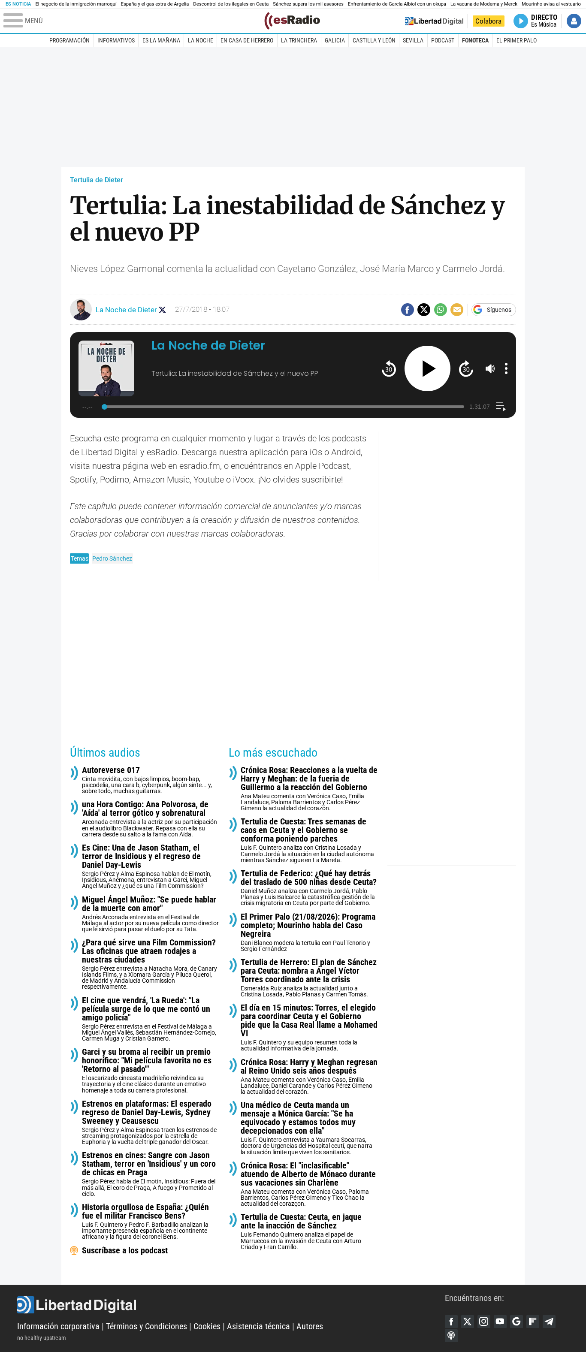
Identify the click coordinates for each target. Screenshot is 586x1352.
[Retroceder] (389, 368)
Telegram (549, 1321)
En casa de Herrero (247, 40)
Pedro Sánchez (112, 558)
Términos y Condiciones (146, 1326)
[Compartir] (407, 309)
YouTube (500, 1321)
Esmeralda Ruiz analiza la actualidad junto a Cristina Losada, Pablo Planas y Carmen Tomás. (309, 978)
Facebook (451, 1321)
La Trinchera (299, 40)
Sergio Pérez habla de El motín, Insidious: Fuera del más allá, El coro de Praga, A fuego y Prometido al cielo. (149, 1174)
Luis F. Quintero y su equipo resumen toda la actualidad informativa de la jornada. (309, 1027)
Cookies (207, 1326)
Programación (69, 40)
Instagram (483, 1321)
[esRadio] (292, 21)
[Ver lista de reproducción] (500, 406)
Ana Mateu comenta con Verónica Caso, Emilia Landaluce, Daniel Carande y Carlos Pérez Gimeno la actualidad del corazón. (309, 1076)
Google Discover (516, 1321)
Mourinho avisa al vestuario (551, 4)
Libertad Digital (231, 1304)
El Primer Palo (516, 40)
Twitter (467, 1321)
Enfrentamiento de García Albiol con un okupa (397, 4)
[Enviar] (440, 309)
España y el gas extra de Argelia (155, 4)
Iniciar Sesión (574, 21)
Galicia (335, 40)
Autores (309, 1326)
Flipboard (532, 1321)
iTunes (451, 1335)
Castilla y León (374, 40)
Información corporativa (58, 1326)
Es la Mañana (161, 40)
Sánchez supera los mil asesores (308, 4)
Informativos (116, 40)
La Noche (200, 40)
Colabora (488, 21)
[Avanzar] (466, 368)
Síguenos (499, 310)
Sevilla (413, 40)
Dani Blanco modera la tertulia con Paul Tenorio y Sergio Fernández (308, 932)
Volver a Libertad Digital (434, 21)
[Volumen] (490, 368)
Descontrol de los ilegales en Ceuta (231, 4)
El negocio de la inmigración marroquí (75, 4)
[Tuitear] (423, 309)
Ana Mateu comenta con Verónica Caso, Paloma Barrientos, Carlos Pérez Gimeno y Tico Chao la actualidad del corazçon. (308, 1184)
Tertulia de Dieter (96, 180)
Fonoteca (475, 40)
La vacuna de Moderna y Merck (483, 4)
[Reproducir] (427, 369)
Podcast (442, 40)
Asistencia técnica (258, 1326)
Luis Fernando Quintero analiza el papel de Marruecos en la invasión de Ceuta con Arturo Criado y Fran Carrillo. (301, 1231)
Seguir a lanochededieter (162, 310)
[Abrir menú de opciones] (506, 368)
